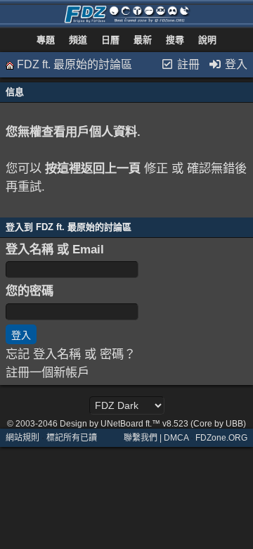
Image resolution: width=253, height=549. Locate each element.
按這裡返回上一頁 (93, 168)
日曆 (110, 39)
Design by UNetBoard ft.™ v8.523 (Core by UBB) (153, 424)
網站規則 (22, 438)
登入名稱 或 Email (55, 249)
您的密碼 (29, 291)
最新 (143, 39)
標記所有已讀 (71, 438)
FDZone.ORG (221, 438)
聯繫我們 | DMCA (156, 438)
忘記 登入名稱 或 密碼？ (71, 354)
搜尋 (175, 39)
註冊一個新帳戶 (47, 372)
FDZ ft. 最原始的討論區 (74, 64)
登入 (234, 64)
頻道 (78, 39)
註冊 (187, 64)
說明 (207, 39)
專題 (46, 39)
